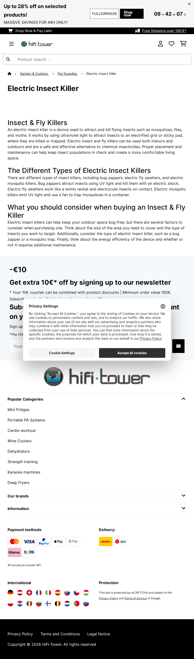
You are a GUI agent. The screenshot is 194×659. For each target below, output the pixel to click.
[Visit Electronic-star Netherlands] (67, 603)
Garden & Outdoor (34, 74)
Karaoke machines (24, 472)
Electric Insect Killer (101, 74)
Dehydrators (19, 451)
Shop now (128, 13)
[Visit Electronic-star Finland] (48, 603)
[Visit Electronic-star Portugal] (76, 603)
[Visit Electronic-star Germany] (10, 593)
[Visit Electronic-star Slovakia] (67, 593)
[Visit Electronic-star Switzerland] (29, 593)
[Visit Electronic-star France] (39, 593)
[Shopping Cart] (183, 44)
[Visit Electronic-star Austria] (20, 593)
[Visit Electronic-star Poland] (10, 603)
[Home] (14, 74)
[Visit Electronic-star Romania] (29, 603)
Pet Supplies (67, 74)
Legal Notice (98, 634)
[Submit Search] (8, 59)
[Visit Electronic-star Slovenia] (86, 603)
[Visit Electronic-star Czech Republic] (76, 593)
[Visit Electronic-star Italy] (48, 593)
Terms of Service (135, 598)
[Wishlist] (171, 44)
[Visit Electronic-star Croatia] (20, 603)
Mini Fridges (18, 409)
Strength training (23, 461)
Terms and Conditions (60, 634)
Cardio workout (22, 430)
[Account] (160, 44)
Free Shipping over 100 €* (164, 31)
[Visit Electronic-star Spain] (58, 593)
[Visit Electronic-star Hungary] (86, 593)
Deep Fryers (18, 482)
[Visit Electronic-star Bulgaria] (39, 603)
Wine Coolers (19, 440)
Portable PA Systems (26, 420)
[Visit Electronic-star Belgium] (58, 603)
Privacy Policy (108, 598)
